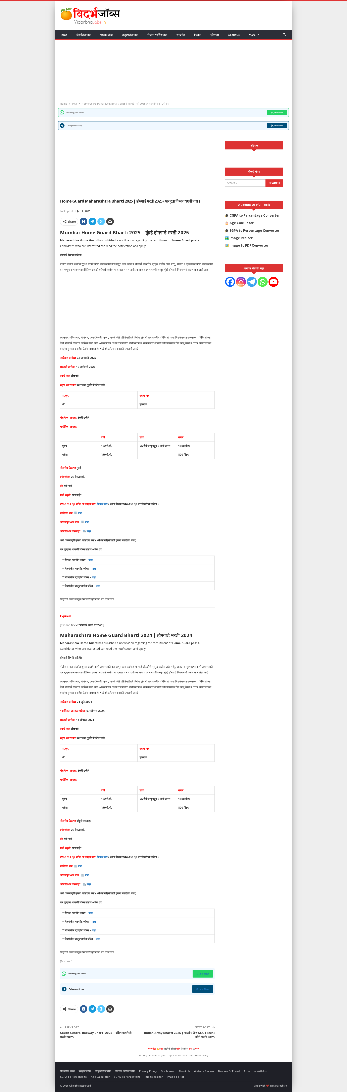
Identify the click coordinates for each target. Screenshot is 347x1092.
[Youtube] (273, 282)
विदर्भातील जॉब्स (84, 35)
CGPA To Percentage (73, 1077)
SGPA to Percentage (127, 1077)
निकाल (197, 35)
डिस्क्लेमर (184, 1048)
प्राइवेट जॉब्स (106, 35)
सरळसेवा (181, 35)
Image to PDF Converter (249, 245)
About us (234, 35)
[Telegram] (252, 282)
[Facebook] (230, 282)
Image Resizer (241, 238)
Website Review (204, 1071)
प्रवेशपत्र (214, 35)
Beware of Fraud (229, 1071)
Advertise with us (255, 1071)
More (252, 35)
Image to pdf (175, 1077)
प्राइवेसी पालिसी (170, 1048)
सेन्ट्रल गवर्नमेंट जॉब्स (157, 35)
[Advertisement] (214, 15)
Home (63, 35)
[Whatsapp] (263, 282)
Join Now (278, 112)
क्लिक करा (102, 504)
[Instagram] (241, 282)
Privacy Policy (148, 1071)
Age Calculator (242, 223)
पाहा (80, 513)
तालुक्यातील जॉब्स (130, 35)
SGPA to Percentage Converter (254, 230)
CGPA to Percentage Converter (255, 215)
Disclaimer (168, 1071)
